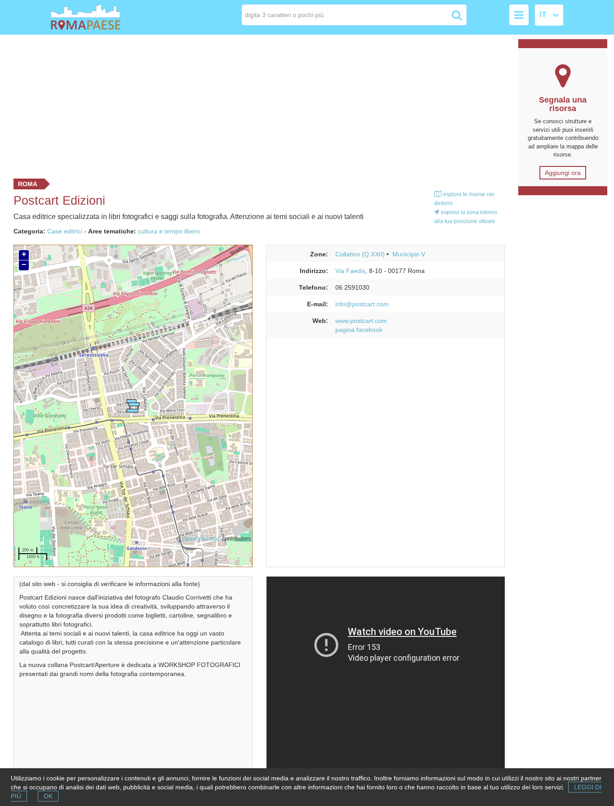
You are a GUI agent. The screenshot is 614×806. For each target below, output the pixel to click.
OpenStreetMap (201, 539)
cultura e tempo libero (169, 231)
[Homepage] (102, 17)
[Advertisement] (255, 104)
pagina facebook (359, 329)
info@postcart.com (362, 304)
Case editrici (64, 231)
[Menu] (519, 14)
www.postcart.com (361, 320)
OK (48, 796)
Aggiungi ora (563, 172)
